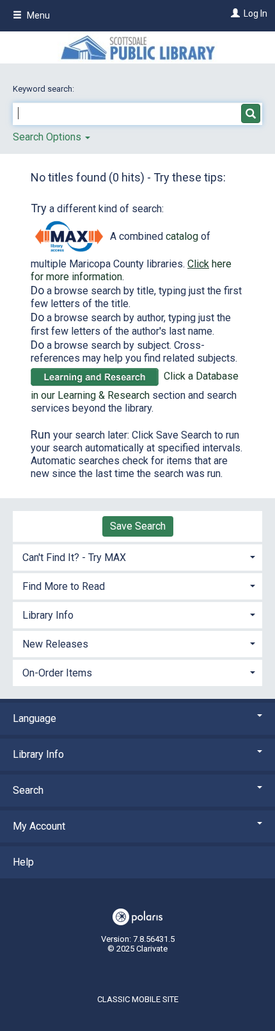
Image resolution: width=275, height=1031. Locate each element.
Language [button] (34, 718)
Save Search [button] (138, 526)
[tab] (137, 556)
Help (23, 862)
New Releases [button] (55, 644)
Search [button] (28, 790)
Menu (37, 15)
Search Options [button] (48, 137)
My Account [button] (39, 826)
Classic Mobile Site (137, 999)
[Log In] (234, 13)
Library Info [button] (48, 615)
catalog (182, 236)
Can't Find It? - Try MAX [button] (74, 557)
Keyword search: (44, 89)
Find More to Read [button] (63, 586)
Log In (255, 13)
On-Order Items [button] (57, 673)
